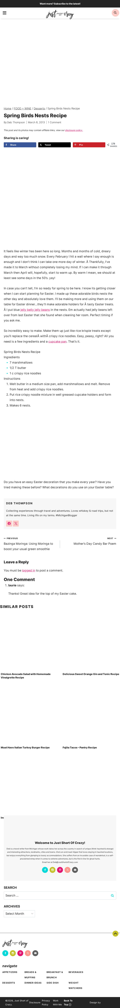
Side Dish (53, 982)
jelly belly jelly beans (35, 310)
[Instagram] (52, 870)
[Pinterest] (60, 870)
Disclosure (34, 1002)
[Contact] (75, 870)
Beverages (76, 972)
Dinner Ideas (33, 982)
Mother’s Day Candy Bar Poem (95, 541)
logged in (28, 570)
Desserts (8, 982)
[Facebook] (45, 870)
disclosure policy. (74, 130)
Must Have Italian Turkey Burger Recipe (25, 747)
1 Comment (54, 122)
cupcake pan (57, 341)
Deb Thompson (16, 122)
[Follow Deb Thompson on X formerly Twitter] (16, 524)
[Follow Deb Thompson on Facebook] (9, 524)
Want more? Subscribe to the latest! (60, 3)
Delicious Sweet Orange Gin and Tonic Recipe (91, 674)
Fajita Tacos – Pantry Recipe (80, 747)
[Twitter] (67, 870)
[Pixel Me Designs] (108, 1002)
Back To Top (115, 934)
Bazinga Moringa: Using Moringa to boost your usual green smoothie (28, 544)
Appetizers (9, 972)
